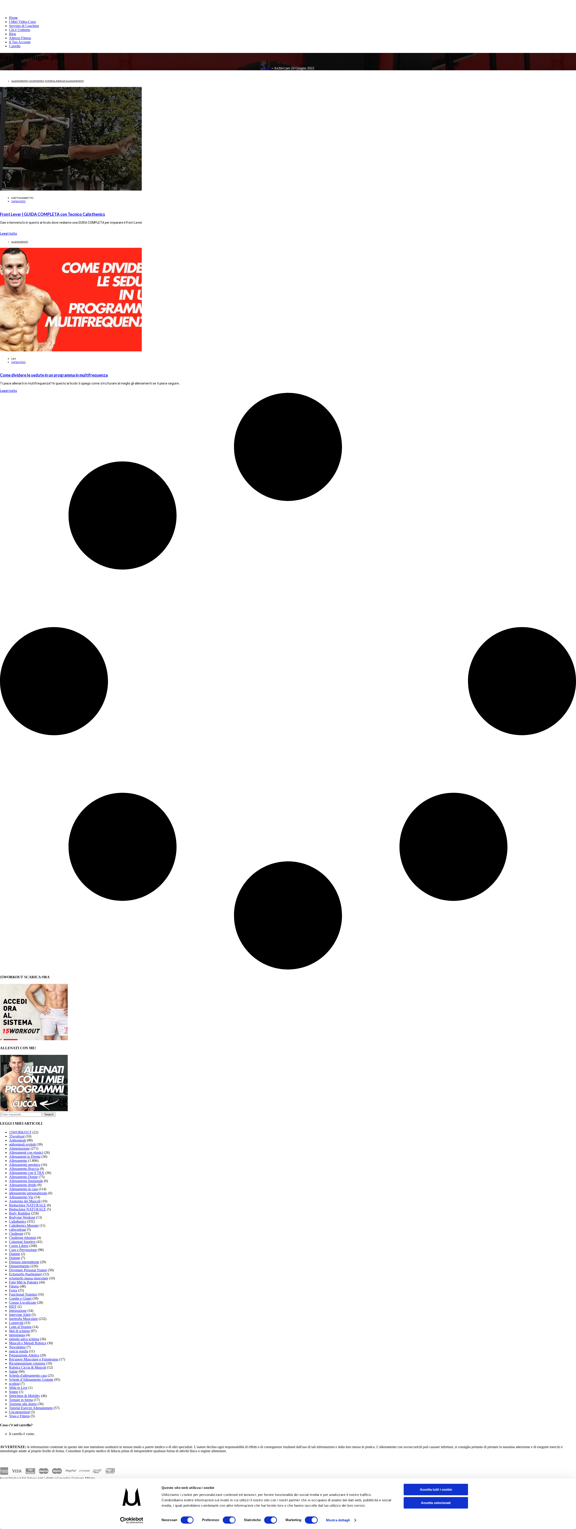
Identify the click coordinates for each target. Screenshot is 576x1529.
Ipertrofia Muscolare (23, 1319)
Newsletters (17, 1347)
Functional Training (23, 1294)
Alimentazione (19, 1148)
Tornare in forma (21, 1400)
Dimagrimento (19, 1266)
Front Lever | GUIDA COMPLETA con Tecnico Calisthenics (52, 214)
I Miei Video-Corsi (22, 22)
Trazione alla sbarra (23, 1404)
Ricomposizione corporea (27, 1363)
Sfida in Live (18, 1388)
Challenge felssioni (22, 1238)
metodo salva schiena (24, 1339)
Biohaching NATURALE (27, 1205)
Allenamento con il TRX (26, 1173)
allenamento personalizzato (28, 1193)
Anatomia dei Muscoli (24, 1201)
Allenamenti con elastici (26, 1152)
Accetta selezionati (436, 1503)
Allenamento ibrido (22, 1185)
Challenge (16, 1233)
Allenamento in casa (23, 1189)
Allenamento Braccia (24, 1169)
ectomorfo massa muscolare (28, 1278)
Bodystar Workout (22, 1217)
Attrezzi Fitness (20, 38)
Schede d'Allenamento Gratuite (31, 1379)
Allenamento (19, 81)
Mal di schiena (19, 1331)
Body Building (19, 1213)
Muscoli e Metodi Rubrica (27, 1343)
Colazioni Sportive (22, 1242)
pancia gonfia (18, 1351)
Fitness (14, 1286)
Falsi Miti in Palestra (23, 1282)
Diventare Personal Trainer (28, 1270)
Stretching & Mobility (24, 1396)
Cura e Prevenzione (23, 1250)
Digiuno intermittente (24, 1262)
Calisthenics (36, 81)
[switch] (229, 1520)
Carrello (14, 46)
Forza (13, 1290)
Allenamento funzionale (26, 1181)
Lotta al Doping (20, 1327)
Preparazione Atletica (24, 1355)
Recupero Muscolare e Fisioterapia (33, 1359)
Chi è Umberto (19, 30)
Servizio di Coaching (24, 26)
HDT (13, 1306)
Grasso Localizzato (22, 1302)
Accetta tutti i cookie (436, 1489)
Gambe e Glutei (20, 1298)
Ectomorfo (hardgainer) (25, 1274)
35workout (17, 1136)
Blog (12, 34)
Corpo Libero (18, 1246)
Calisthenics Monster (24, 1225)
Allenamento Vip (21, 1197)
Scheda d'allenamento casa (28, 1375)
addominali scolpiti (22, 1144)
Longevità (16, 1323)
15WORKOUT (20, 1132)
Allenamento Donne (23, 1177)
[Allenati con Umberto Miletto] (34, 1110)
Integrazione (18, 1311)
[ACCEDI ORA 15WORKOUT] (34, 1039)
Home (13, 18)
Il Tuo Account (19, 42)
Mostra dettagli (338, 1520)
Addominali (17, 1140)
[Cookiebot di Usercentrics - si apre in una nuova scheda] (131, 1520)
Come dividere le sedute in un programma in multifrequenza (54, 375)
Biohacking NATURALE (27, 1209)
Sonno (13, 1392)
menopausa (17, 1335)
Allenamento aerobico (24, 1165)
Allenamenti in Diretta (24, 1156)
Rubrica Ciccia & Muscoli (27, 1367)
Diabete (14, 1254)
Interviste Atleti (20, 1315)
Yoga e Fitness (19, 1416)
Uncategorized (19, 1412)
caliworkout (17, 1229)
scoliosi (14, 1384)
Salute (13, 1371)
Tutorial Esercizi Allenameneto (64, 81)
